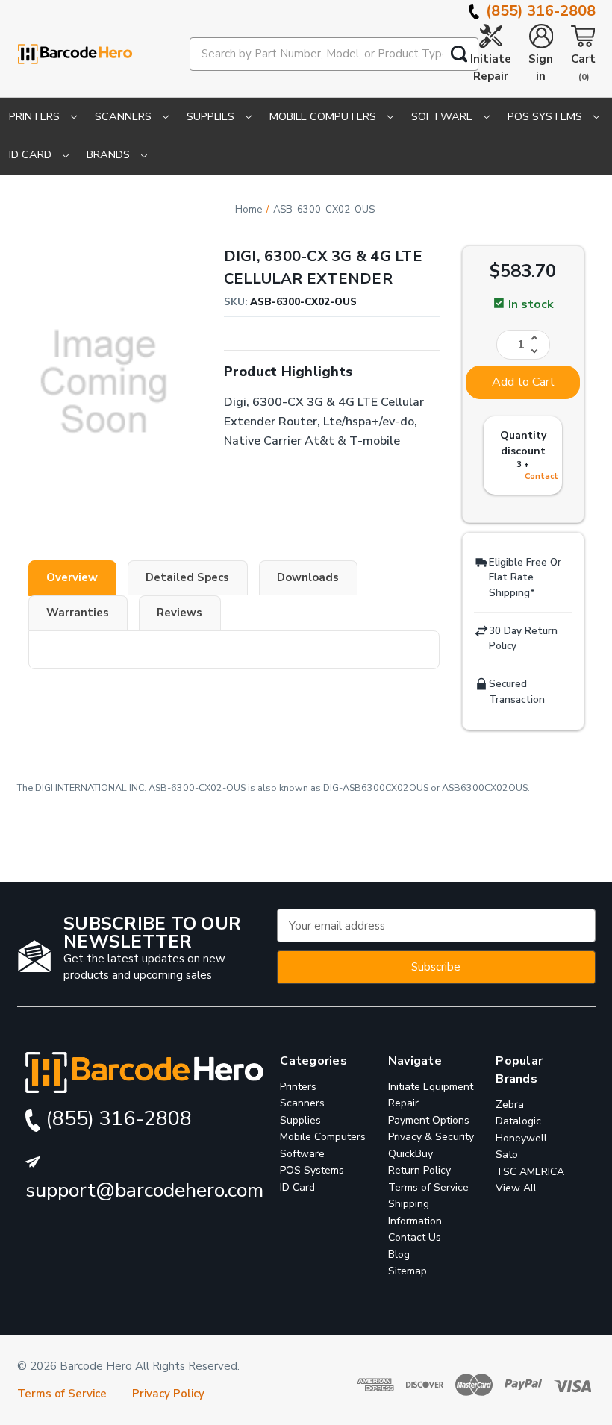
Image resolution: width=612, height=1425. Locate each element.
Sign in (540, 67)
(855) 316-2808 (539, 11)
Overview (72, 577)
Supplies (212, 116)
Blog (399, 1254)
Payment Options (428, 1120)
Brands (110, 154)
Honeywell (521, 1138)
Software (443, 116)
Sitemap (407, 1271)
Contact (541, 476)
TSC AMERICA (530, 1172)
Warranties (77, 612)
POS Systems (546, 116)
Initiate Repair (490, 67)
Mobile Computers (324, 116)
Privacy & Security (431, 1137)
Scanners (124, 116)
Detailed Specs (187, 577)
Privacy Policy (168, 1393)
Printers (36, 116)
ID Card (31, 154)
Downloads (308, 577)
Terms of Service (428, 1187)
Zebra (510, 1104)
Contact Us (414, 1237)
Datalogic (518, 1121)
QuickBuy (410, 1154)
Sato (507, 1154)
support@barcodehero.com (144, 1190)
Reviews (179, 612)
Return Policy (419, 1170)
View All (516, 1188)
